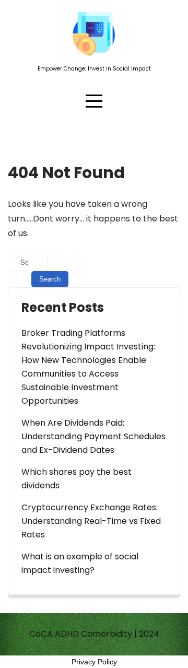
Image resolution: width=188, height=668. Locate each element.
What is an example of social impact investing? (79, 563)
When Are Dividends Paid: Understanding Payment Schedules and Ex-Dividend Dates (93, 436)
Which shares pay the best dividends (76, 478)
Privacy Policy (94, 662)
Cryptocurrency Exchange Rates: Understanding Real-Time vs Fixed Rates (91, 521)
